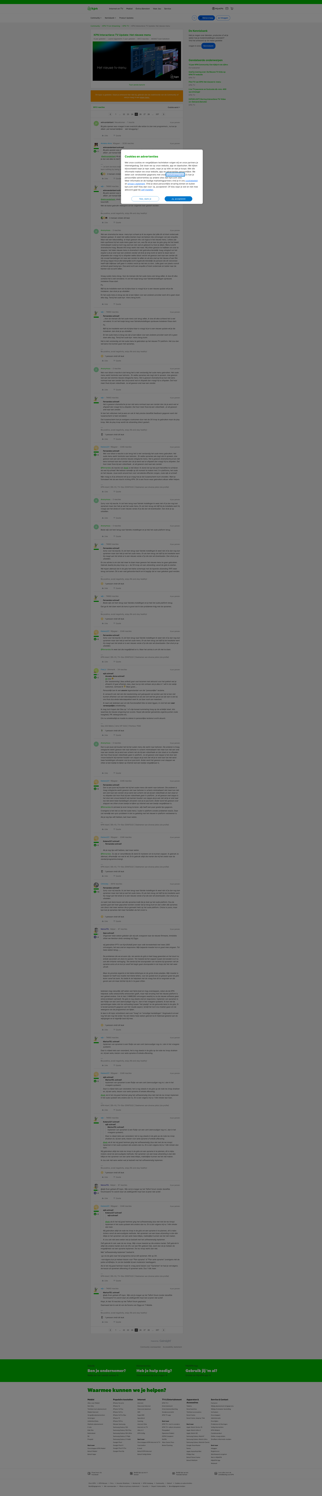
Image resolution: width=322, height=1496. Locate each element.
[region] (162, 177)
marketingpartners (175, 174)
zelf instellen (147, 189)
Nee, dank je (145, 199)
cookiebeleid (191, 180)
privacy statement (136, 183)
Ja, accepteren (178, 199)
